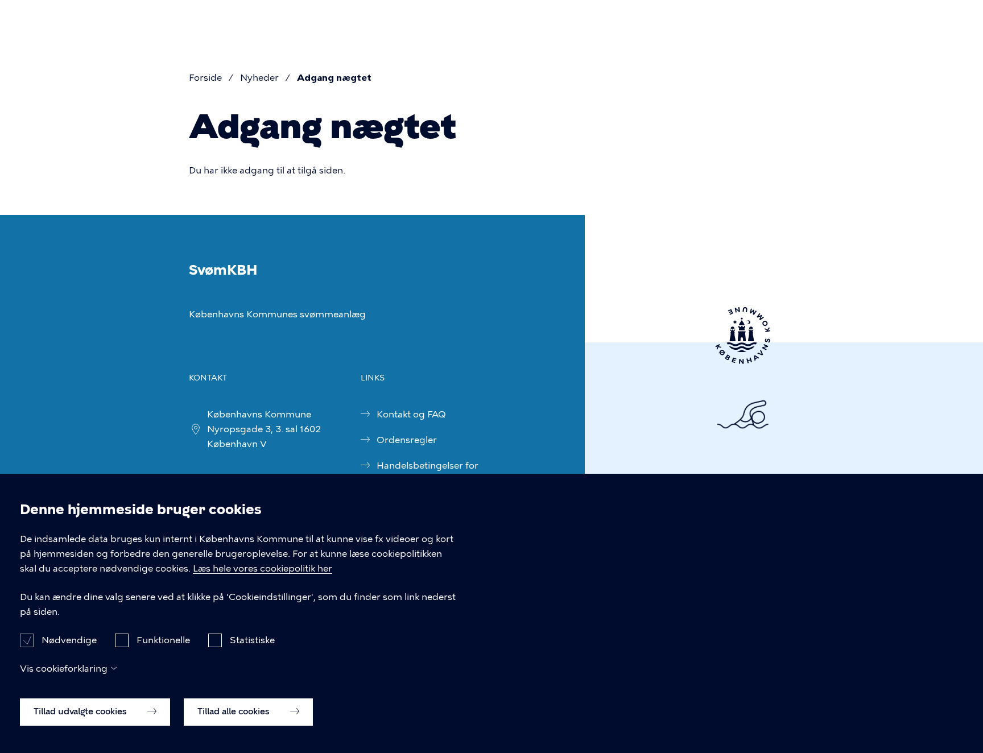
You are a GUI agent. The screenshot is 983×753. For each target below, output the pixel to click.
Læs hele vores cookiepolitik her (262, 568)
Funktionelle (163, 639)
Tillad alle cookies (234, 711)
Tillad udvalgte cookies (81, 711)
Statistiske (252, 639)
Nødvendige (69, 639)
